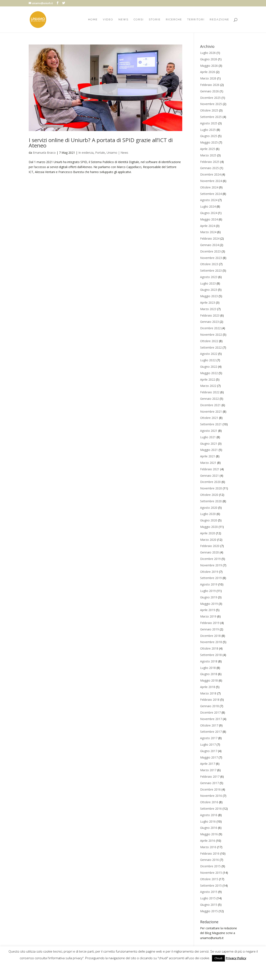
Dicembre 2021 (210, 405)
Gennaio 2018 (209, 706)
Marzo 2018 (208, 693)
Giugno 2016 (208, 828)
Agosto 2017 (208, 738)
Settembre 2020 (211, 501)
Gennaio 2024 (209, 245)
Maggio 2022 (209, 373)
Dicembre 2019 (210, 559)
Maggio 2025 (209, 142)
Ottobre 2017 (209, 725)
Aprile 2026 (207, 72)
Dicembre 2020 (210, 482)
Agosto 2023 (208, 277)
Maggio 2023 (209, 296)
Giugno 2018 (208, 674)
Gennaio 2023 (209, 322)
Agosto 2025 (208, 123)
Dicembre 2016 (210, 789)
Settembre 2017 (211, 732)
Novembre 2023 (211, 258)
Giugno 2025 (208, 136)
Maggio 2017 (209, 757)
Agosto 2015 (208, 892)
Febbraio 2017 (209, 776)
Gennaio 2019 (209, 629)
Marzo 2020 (208, 540)
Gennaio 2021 (209, 476)
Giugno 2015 (208, 905)
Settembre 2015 (211, 885)
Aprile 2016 (207, 841)
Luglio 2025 (208, 130)
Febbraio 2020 (209, 546)
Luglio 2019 (208, 591)
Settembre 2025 (211, 117)
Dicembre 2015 (210, 866)
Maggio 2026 (209, 66)
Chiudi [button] (218, 958)
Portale (100, 153)
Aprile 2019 (207, 610)
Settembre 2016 (211, 809)
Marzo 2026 (208, 78)
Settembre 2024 (211, 194)
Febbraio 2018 (209, 700)
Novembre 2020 (211, 488)
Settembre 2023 (211, 270)
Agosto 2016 (208, 815)
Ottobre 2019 (209, 572)
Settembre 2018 (211, 655)
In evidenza (86, 153)
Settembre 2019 (211, 578)
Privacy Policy (236, 958)
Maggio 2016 (209, 834)
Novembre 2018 (211, 642)
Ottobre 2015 (209, 879)
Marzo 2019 (208, 616)
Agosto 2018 (208, 661)
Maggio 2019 (209, 604)
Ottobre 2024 (209, 187)
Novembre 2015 (211, 873)
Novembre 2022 (211, 335)
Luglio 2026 (208, 53)
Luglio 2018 (208, 668)
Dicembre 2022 (210, 328)
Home (93, 19)
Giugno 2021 (208, 443)
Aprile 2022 (207, 379)
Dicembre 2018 (210, 636)
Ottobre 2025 (209, 110)
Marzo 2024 (208, 232)
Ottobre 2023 (209, 264)
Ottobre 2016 (209, 802)
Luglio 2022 (208, 360)
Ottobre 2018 (209, 648)
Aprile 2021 (207, 456)
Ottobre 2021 (209, 418)
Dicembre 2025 (210, 98)
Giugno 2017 (208, 751)
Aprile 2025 (207, 149)
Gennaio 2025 (209, 168)
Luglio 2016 (208, 821)
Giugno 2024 (208, 213)
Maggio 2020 (209, 527)
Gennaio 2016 (209, 860)
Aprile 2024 (207, 226)
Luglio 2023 (208, 283)
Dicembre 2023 (210, 251)
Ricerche (174, 19)
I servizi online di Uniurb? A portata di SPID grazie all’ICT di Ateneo (101, 142)
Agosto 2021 (208, 431)
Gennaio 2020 (209, 552)
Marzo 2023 (208, 309)
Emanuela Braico (44, 153)
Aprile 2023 (207, 302)
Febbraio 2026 (209, 85)
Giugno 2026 (208, 59)
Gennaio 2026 (209, 91)
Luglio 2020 (208, 514)
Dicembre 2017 (210, 712)
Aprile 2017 (207, 764)
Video (108, 19)
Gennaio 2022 (209, 399)
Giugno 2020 (208, 520)
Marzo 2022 (208, 386)
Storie (155, 19)
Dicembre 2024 (210, 174)
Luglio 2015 (208, 898)
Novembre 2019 (211, 565)
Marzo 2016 (208, 847)
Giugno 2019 (208, 597)
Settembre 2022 (211, 347)
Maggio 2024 (209, 219)
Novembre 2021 (211, 411)
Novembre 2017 (211, 719)
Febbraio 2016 (209, 853)
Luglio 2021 (208, 437)
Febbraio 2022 (209, 392)
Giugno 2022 (208, 367)
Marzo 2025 (208, 155)
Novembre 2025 (211, 104)
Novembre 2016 (211, 796)
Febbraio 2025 (209, 162)
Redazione (219, 19)
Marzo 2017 (208, 770)
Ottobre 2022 (209, 341)
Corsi (139, 19)
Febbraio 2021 (209, 469)
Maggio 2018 (209, 680)
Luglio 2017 (208, 744)
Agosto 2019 (208, 584)
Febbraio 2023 (209, 315)
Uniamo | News (117, 153)
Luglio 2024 (208, 206)
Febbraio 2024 (209, 238)
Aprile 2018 (207, 687)
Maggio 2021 (209, 450)
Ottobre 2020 (209, 495)
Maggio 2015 (209, 911)
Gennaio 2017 (209, 783)
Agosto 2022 (208, 354)
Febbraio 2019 (209, 623)
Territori (195, 19)
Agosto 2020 (208, 508)
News (123, 19)
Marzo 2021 (208, 463)
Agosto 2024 (208, 200)
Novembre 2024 (211, 181)
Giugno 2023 (208, 290)
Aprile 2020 (207, 533)
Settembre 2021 (211, 424)
